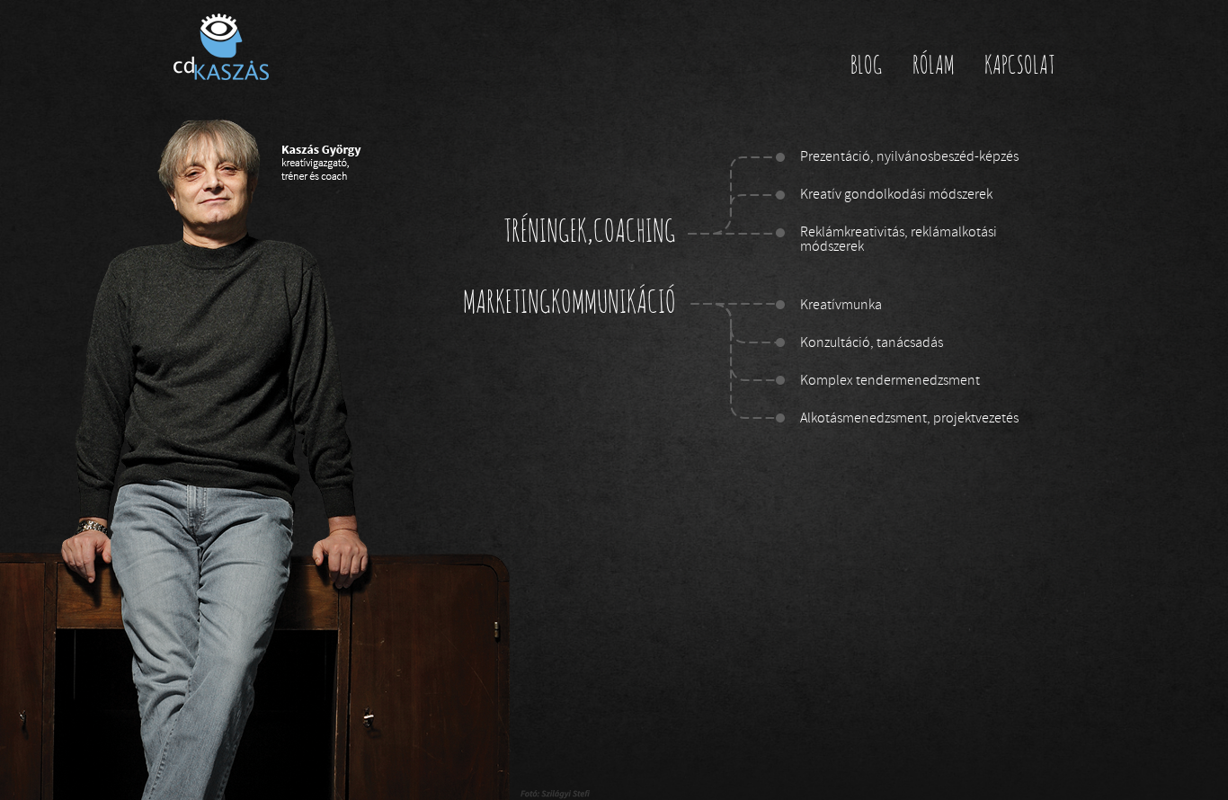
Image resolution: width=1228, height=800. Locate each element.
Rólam (933, 66)
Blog (866, 66)
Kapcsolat (1019, 66)
